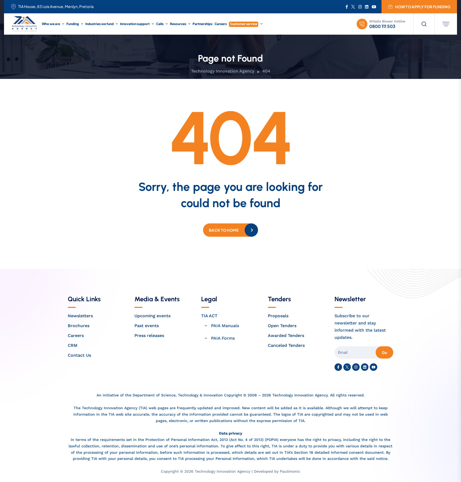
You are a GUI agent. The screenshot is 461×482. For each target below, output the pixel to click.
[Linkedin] (364, 367)
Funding (72, 24)
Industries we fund (99, 24)
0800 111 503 (382, 26)
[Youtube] (373, 367)
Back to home (224, 230)
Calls (160, 24)
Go (384, 352)
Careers (220, 24)
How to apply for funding (422, 6)
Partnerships (202, 24)
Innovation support (135, 24)
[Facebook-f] (338, 367)
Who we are (51, 24)
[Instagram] (356, 367)
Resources (178, 24)
